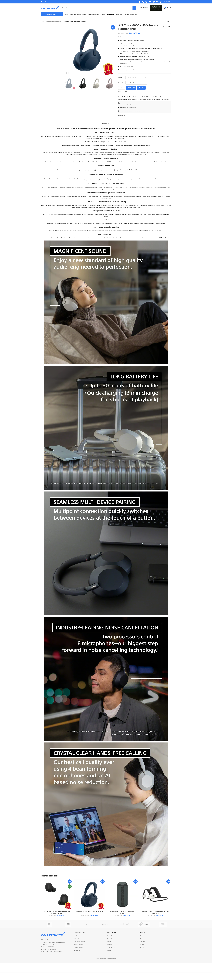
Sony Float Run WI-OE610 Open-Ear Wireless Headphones (155, 912)
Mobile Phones (111, 936)
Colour (120, 77)
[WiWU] (68, 924)
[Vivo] (106, 924)
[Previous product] (166, 21)
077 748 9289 (50, 944)
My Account (77, 936)
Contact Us (77, 950)
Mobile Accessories (112, 938)
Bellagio (126, 97)
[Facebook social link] (122, 115)
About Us (142, 941)
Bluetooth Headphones (52, 21)
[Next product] (170, 21)
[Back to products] (168, 21)
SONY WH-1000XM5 (157, 99)
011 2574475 (50, 946)
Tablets (109, 950)
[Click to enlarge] (66, 73)
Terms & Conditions (79, 944)
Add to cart (131, 88)
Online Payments (78, 947)
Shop (141, 938)
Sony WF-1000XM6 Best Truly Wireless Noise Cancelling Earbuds (57, 912)
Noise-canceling (142, 99)
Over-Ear (149, 99)
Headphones (156, 97)
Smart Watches (111, 947)
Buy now (141, 88)
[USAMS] (124, 924)
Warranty (120, 82)
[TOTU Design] (162, 924)
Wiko (87, 924)
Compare (142, 947)
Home (42, 21)
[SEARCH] (134, 8)
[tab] (106, 122)
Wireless (166, 99)
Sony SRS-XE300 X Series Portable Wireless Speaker (122, 912)
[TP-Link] (143, 924)
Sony (60, 21)
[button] (65, 83)
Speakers (109, 944)
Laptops (109, 941)
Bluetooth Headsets (147, 97)
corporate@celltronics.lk (59, 951)
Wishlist (142, 944)
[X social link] (124, 115)
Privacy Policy (77, 938)
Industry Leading (132, 99)
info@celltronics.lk (51, 949)
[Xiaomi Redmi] (49, 924)
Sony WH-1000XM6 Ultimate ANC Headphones (89, 911)
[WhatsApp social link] (126, 115)
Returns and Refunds (79, 941)
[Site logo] (50, 7)
